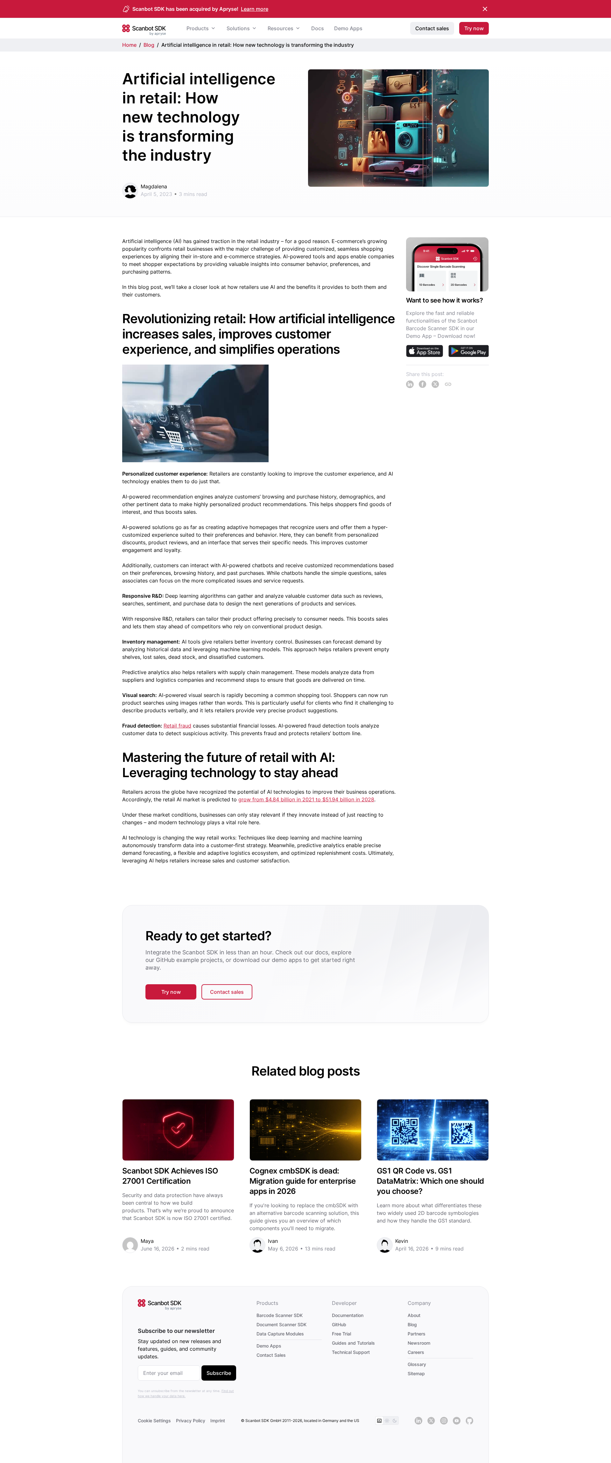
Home (129, 45)
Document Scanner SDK (281, 1324)
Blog (149, 45)
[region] (445, 312)
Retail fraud (177, 725)
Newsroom (419, 1343)
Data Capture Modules (280, 1333)
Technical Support (351, 1352)
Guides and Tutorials (353, 1343)
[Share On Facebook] (422, 384)
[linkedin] (418, 1421)
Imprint (217, 1420)
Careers (416, 1352)
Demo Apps (268, 1345)
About (414, 1315)
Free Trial (341, 1333)
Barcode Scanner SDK (279, 1315)
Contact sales (227, 992)
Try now (171, 992)
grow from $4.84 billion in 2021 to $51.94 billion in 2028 (306, 799)
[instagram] (444, 1421)
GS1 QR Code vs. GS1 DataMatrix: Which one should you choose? (430, 1181)
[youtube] (456, 1421)
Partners (416, 1333)
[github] (469, 1421)
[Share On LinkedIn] (410, 384)
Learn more (254, 9)
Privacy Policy (190, 1420)
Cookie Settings (154, 1420)
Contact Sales (271, 1355)
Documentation (347, 1315)
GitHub (339, 1324)
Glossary (417, 1364)
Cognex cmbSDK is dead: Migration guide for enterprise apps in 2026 (302, 1181)
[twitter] (431, 1421)
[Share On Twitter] (435, 384)
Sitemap (416, 1373)
